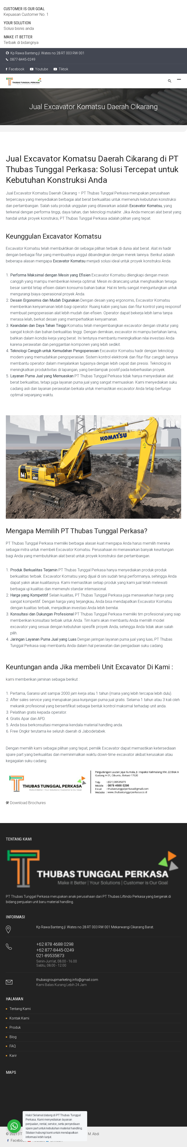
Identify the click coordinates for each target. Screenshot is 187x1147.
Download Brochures (27, 802)
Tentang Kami (20, 1009)
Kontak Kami (19, 1018)
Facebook (16, 69)
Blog (13, 1037)
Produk (15, 1027)
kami (10, 679)
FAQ (12, 1046)
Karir (13, 1056)
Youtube (41, 69)
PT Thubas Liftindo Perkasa (124, 896)
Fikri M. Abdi (90, 1134)
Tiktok (63, 69)
